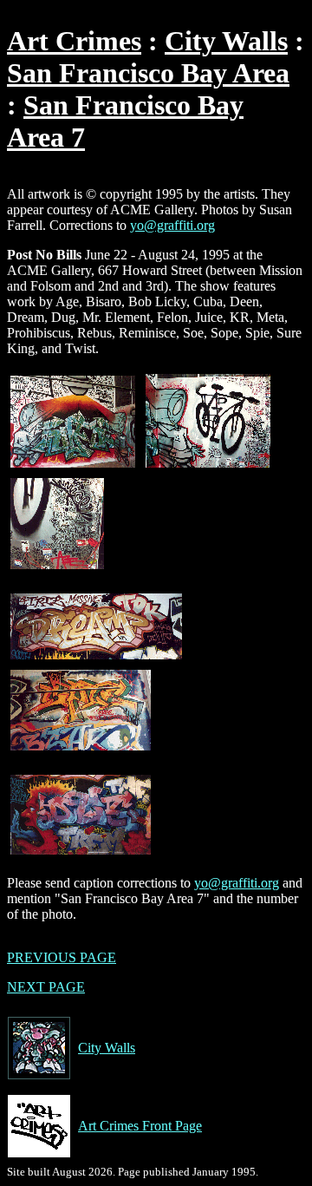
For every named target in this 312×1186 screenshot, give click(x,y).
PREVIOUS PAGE (61, 957)
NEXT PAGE (46, 987)
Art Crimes (74, 40)
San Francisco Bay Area (148, 72)
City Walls (226, 40)
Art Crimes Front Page (140, 1125)
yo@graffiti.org (172, 225)
